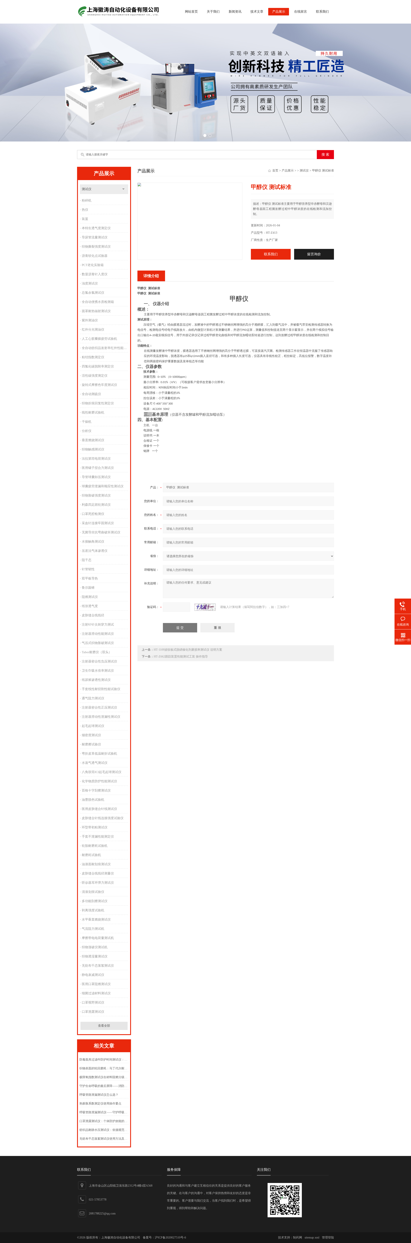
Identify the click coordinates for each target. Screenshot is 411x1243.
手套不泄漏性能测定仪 (98, 836)
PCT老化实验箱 (93, 265)
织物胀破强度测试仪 (96, 495)
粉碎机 (86, 200)
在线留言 (300, 11)
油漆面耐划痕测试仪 (96, 864)
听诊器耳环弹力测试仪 (98, 882)
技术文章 (256, 11)
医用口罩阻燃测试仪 (96, 984)
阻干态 (86, 560)
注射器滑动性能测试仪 (98, 633)
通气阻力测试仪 (93, 698)
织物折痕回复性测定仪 (98, 403)
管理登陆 (328, 1237)
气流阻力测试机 (93, 928)
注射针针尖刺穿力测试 (98, 624)
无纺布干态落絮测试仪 (98, 965)
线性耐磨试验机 (93, 412)
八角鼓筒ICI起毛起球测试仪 (101, 772)
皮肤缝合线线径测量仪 (98, 873)
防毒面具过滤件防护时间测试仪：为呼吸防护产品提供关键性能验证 (103, 1059)
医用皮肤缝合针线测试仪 (99, 809)
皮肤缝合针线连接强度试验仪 (103, 818)
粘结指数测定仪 (93, 357)
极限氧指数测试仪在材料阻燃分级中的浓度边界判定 (103, 1077)
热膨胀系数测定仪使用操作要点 (100, 1103)
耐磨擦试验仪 (91, 744)
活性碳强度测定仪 (94, 375)
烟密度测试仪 (91, 735)
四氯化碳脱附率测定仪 (98, 366)
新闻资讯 (235, 11)
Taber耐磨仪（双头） (97, 652)
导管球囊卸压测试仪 (96, 477)
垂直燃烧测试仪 (93, 440)
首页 (275, 170)
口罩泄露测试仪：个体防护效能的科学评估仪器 (103, 1121)
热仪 (85, 209)
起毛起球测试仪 (93, 726)
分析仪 (86, 431)
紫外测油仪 (90, 320)
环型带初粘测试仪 (94, 827)
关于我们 (213, 11)
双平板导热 (90, 578)
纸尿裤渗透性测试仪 (96, 680)
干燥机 (86, 421)
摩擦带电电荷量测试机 (98, 938)
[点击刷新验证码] (205, 607)
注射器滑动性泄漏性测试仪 (101, 716)
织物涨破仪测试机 (94, 947)
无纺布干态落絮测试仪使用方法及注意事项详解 (103, 1138)
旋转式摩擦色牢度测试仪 (99, 385)
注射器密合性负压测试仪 (99, 661)
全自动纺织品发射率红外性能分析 (105, 348)
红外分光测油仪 (93, 329)
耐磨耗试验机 (91, 855)
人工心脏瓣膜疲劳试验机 (99, 338)
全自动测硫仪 (91, 394)
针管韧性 (88, 569)
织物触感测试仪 (93, 449)
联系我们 (322, 11)
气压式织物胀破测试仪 (98, 643)
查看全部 (104, 1025)
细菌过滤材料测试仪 (96, 993)
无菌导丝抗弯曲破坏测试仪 (101, 532)
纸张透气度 (90, 606)
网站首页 (191, 11)
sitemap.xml (312, 1237)
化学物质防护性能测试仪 (99, 781)
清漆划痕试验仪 (93, 892)
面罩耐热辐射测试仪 (96, 311)
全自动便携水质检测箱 (98, 302)
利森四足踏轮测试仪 (96, 504)
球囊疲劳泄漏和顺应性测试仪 (103, 486)
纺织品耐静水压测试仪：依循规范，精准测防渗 (103, 1130)
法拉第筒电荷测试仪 (96, 458)
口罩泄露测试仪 (93, 1011)
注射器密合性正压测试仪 (99, 707)
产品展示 (278, 11)
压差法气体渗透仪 (94, 550)
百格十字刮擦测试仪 (96, 790)
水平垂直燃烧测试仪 (96, 919)
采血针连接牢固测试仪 (98, 523)
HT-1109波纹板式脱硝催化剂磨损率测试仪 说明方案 (188, 649)
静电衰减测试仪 (93, 975)
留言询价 (314, 254)
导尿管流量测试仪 (94, 237)
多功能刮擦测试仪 (94, 901)
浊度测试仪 (90, 283)
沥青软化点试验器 (94, 255)
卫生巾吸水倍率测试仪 (98, 670)
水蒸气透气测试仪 (94, 762)
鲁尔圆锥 (88, 587)
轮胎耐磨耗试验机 (94, 845)
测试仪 (86, 189)
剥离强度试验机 (93, 910)
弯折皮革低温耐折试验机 (99, 753)
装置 (85, 219)
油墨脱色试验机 (93, 799)
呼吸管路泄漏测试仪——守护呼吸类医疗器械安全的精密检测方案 (103, 1112)
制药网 (297, 1237)
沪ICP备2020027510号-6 (170, 1237)
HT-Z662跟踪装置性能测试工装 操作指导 (181, 656)
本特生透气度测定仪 (96, 228)
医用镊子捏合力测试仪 (98, 468)
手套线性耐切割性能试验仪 (101, 689)
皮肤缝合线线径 (93, 615)
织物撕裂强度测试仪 (96, 246)
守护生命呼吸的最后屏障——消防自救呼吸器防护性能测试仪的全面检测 (103, 1086)
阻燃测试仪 (90, 597)
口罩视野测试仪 (93, 1002)
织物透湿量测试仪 (94, 956)
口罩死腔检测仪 (93, 514)
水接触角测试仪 (93, 541)
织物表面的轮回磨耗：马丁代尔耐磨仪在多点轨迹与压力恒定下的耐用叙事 (103, 1068)
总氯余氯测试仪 (93, 292)
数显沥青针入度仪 (94, 274)
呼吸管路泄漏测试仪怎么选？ (98, 1094)
